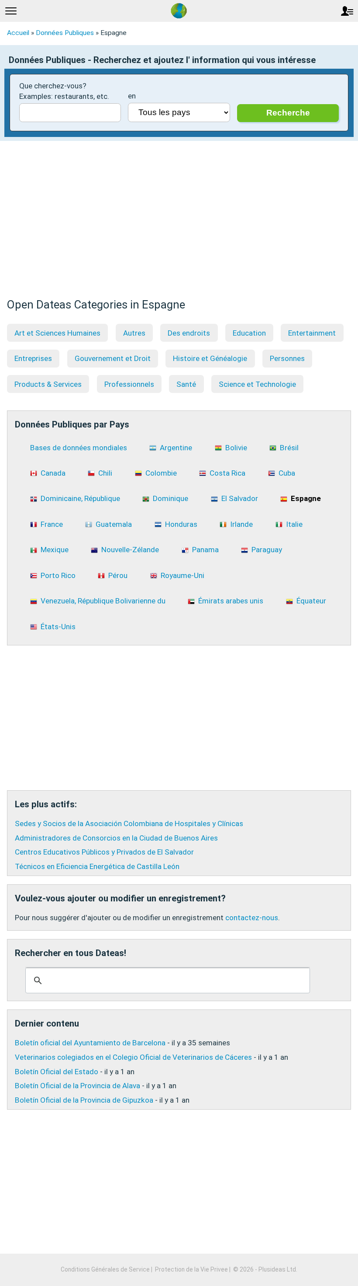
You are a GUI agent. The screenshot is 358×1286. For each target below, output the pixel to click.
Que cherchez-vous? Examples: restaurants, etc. (64, 91)
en (132, 95)
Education (249, 333)
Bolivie (236, 447)
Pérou (117, 575)
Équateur (311, 600)
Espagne (306, 498)
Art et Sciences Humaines (57, 333)
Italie (294, 524)
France (52, 524)
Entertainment (312, 333)
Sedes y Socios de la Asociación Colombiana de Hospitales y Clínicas (129, 823)
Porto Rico (58, 575)
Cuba (287, 473)
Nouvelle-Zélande (130, 549)
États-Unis (58, 626)
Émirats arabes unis (230, 600)
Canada (53, 473)
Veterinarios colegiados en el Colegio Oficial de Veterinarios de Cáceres (133, 1057)
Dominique (170, 498)
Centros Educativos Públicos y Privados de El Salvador (104, 852)
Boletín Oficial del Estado (56, 1071)
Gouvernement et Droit (113, 358)
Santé (186, 384)
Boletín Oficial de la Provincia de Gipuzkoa (84, 1100)
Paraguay (266, 549)
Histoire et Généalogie (210, 358)
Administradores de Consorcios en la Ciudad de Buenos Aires (116, 838)
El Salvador (239, 498)
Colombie (161, 473)
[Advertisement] (179, 224)
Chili (105, 473)
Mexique (55, 549)
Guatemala (114, 524)
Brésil (289, 447)
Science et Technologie (257, 384)
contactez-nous (251, 917)
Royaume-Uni (182, 575)
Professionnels (129, 384)
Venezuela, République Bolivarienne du (103, 600)
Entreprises (33, 358)
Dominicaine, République (80, 498)
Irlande (241, 524)
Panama (205, 549)
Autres (134, 333)
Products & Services (48, 384)
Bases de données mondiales (78, 447)
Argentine (176, 447)
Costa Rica (227, 473)
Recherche (288, 112)
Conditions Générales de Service (105, 1269)
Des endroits (189, 333)
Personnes (287, 358)
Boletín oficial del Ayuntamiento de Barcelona (90, 1042)
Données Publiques (65, 33)
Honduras (181, 524)
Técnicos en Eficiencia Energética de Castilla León (97, 866)
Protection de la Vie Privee (191, 1269)
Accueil (18, 33)
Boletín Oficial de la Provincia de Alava (77, 1085)
